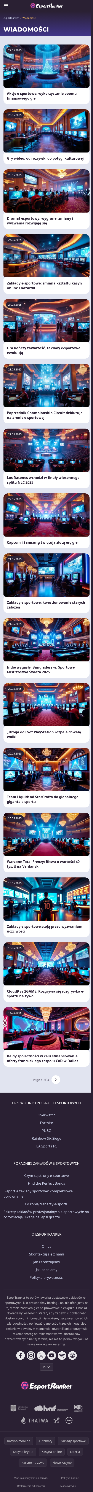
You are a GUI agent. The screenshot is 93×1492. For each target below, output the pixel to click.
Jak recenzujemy (46, 1262)
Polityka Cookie (70, 1477)
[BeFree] (56, 1420)
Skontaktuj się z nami (46, 1254)
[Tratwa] (34, 1420)
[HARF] (51, 1408)
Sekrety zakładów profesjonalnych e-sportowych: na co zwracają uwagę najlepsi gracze (46, 1214)
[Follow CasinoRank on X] (41, 1355)
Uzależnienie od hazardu (31, 1485)
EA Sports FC (46, 1146)
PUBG (46, 1130)
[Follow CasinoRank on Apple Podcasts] (72, 1355)
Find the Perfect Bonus (46, 1183)
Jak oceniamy (46, 1269)
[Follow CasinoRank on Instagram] (31, 1355)
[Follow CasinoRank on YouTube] (51, 1355)
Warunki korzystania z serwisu (31, 1477)
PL (44, 1367)
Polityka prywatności (47, 1277)
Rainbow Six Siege (46, 1138)
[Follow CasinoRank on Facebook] (20, 1355)
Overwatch (47, 1115)
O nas (46, 1246)
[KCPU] (78, 1408)
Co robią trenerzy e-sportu (46, 1204)
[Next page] (55, 1079)
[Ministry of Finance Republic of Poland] (19, 1408)
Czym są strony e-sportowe (46, 1175)
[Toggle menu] (6, 5)
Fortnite (46, 1122)
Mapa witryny (68, 1485)
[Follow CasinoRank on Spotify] (62, 1355)
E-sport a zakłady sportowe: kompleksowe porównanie (38, 1194)
